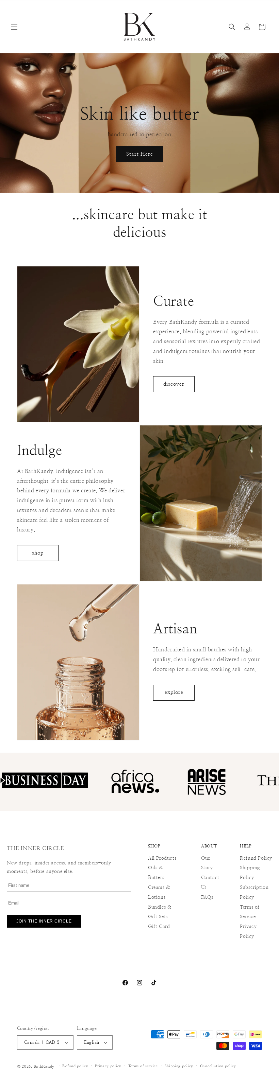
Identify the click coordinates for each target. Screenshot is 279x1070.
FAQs (207, 897)
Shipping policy (179, 1066)
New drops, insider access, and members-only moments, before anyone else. (59, 867)
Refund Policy (256, 858)
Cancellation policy (218, 1066)
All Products (162, 858)
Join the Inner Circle (44, 921)
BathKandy (44, 1066)
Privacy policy (108, 1066)
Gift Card (159, 926)
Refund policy (75, 1066)
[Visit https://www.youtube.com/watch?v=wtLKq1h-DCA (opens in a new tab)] (228, 781)
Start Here (139, 154)
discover (173, 384)
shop (38, 553)
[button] (14, 26)
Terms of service (143, 1066)
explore (174, 692)
